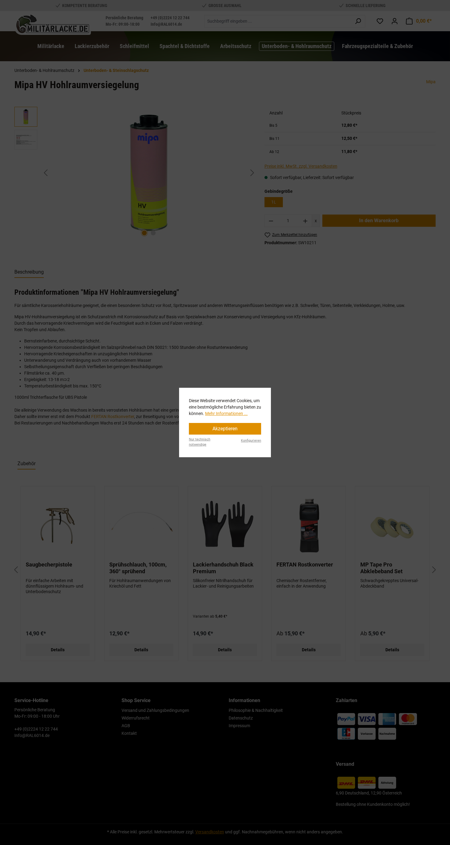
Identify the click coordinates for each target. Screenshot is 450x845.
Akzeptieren (225, 429)
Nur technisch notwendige (199, 442)
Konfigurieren (251, 441)
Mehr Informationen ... (226, 413)
